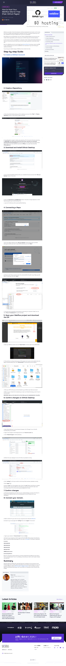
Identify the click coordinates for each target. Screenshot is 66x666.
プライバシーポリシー (47, 647)
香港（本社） (36, 647)
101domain (33, 518)
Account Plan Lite (26, 44)
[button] (4, 2)
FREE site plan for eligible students (21, 566)
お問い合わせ (56, 638)
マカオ (35, 649)
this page (27, 539)
